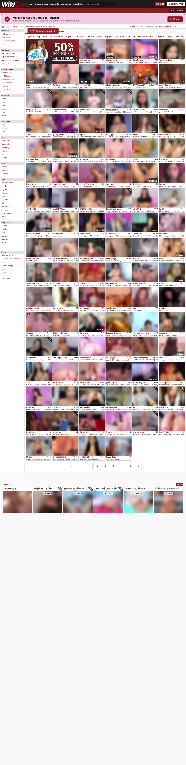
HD (2, 203)
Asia (3, 269)
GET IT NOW (63, 58)
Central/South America (10, 259)
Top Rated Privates (8, 57)
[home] (14, 4)
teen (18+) (179, 36)
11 (129, 466)
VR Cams (4, 200)
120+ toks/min (6, 83)
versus (99, 36)
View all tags (5, 279)
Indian (3, 116)
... (121, 466)
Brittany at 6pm (165, 26)
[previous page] (72, 466)
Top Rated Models (8, 53)
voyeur (69, 36)
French (4, 236)
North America (7, 255)
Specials (4, 86)
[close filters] (22, 27)
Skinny (3, 125)
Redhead (4, 173)
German (4, 239)
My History (5, 37)
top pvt (108, 36)
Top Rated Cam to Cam (10, 60)
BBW (3, 131)
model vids (78, 4)
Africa (3, 272)
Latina (3, 105)
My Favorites (6, 34)
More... (4, 217)
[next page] (138, 466)
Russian (4, 232)
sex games (66, 4)
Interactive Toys (7, 183)
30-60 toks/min (7, 76)
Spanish (4, 229)
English (4, 226)
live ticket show (145, 36)
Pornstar (4, 210)
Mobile (4, 186)
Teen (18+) (5, 141)
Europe (4, 262)
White (3, 99)
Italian (3, 243)
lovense (90, 36)
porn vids (54, 4)
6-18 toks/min (6, 72)
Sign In (160, 4)
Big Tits (4, 189)
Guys (61, 31)
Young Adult (5, 144)
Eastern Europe (7, 265)
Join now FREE (175, 4)
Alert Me (135, 26)
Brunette (4, 170)
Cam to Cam (6, 89)
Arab (3, 112)
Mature (4, 151)
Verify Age (175, 19)
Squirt (3, 196)
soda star (79, 36)
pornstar (160, 36)
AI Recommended (8, 41)
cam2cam (130, 36)
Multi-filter (16, 27)
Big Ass (4, 193)
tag (31, 4)
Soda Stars (5, 63)
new (45, 36)
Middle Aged (6, 147)
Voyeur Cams (6, 213)
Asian (3, 109)
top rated (119, 36)
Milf (2, 154)
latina (169, 36)
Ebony (3, 102)
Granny (4, 158)
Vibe (3, 44)
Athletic (4, 128)
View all (180, 485)
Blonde (4, 167)
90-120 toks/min (7, 79)
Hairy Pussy (5, 206)
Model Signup (176, 10)
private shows (41, 4)
